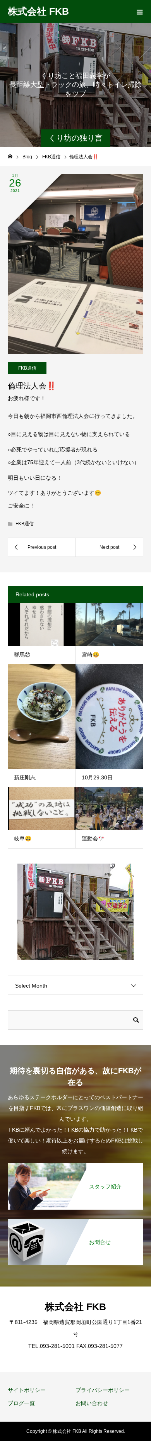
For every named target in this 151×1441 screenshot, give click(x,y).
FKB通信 (27, 368)
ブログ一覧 (21, 1403)
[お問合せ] (75, 1222)
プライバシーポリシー (103, 1390)
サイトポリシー (27, 1390)
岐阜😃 (22, 838)
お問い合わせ (92, 1403)
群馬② (22, 655)
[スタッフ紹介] (75, 1166)
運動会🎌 (93, 838)
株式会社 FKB (38, 11)
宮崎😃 (90, 655)
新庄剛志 (25, 777)
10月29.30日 (97, 777)
